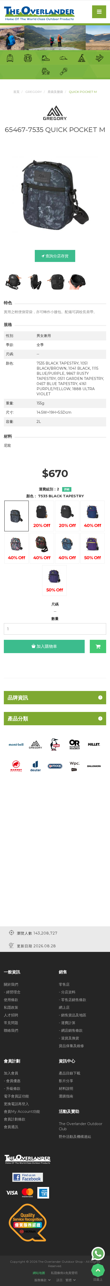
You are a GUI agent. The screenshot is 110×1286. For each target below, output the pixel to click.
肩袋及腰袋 (55, 92)
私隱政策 (11, 1007)
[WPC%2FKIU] (74, 766)
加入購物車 (46, 646)
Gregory (33, 92)
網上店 (64, 1007)
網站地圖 (39, 1273)
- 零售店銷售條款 (72, 999)
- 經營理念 (12, 992)
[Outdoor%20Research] (74, 744)
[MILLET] (93, 744)
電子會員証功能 (16, 1096)
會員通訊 (11, 1127)
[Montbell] (16, 744)
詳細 (66, 489)
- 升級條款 (12, 1088)
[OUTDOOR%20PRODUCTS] (55, 766)
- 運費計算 (67, 1022)
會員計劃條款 (14, 1119)
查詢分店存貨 (57, 256)
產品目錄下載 (69, 1073)
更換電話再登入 (16, 1104)
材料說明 (66, 1088)
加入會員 (11, 1073)
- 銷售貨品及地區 (72, 1015)
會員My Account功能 (22, 1111)
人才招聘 (11, 1015)
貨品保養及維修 (71, 1045)
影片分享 (66, 1081)
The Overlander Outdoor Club (80, 1126)
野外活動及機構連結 (75, 1136)
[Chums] (55, 744)
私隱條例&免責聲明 (64, 1273)
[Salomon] (93, 766)
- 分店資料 (67, 992)
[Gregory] (35, 744)
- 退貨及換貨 (69, 1038)
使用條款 (11, 999)
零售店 (64, 984)
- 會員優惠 (12, 1081)
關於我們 (11, 984)
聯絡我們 (11, 1030)
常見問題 (11, 1022)
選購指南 (66, 1096)
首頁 (16, 92)
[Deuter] (35, 766)
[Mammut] (16, 766)
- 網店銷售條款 (71, 1030)
